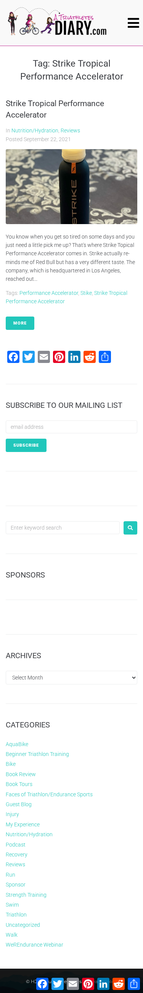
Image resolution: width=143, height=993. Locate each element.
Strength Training (26, 895)
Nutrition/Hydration (34, 130)
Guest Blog (19, 804)
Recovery (16, 854)
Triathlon (16, 915)
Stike (86, 293)
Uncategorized (23, 925)
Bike (11, 764)
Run (10, 875)
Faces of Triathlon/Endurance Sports (49, 794)
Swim (12, 905)
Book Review (21, 774)
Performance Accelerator (48, 293)
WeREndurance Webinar (34, 945)
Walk (12, 935)
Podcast (16, 845)
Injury (12, 814)
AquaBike (17, 744)
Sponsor (16, 885)
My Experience (23, 824)
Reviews (70, 130)
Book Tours (19, 784)
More (20, 323)
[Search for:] (63, 527)
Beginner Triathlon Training (37, 754)
